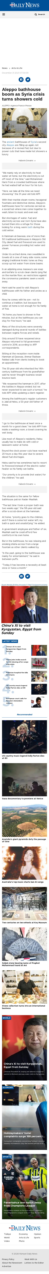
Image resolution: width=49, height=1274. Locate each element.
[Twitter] (27, 79)
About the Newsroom (12, 1263)
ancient (10, 142)
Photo (21, 1241)
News (4, 68)
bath (30, 227)
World (7, 1238)
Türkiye (7, 1234)
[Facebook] (21, 79)
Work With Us (30, 1259)
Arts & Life (17, 68)
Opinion (37, 1234)
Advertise (6, 1266)
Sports (37, 1238)
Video (7, 1241)
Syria (33, 142)
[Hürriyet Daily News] (24, 5)
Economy (23, 1234)
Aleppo (10, 145)
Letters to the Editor (34, 1263)
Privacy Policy (8, 1259)
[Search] (36, 14)
